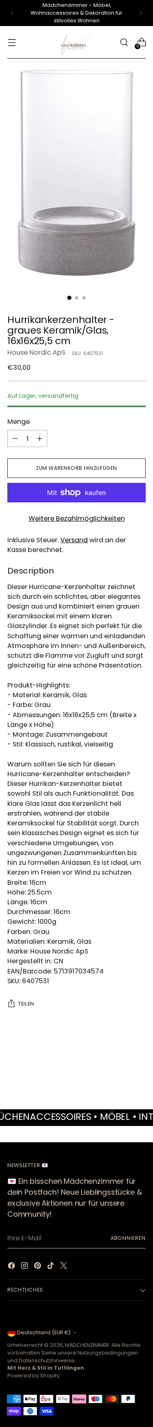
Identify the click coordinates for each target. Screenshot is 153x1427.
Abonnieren (128, 1238)
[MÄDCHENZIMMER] (76, 42)
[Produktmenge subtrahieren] (15, 438)
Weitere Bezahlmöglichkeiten (77, 518)
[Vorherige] (12, 13)
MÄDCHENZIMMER (87, 1345)
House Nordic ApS (36, 352)
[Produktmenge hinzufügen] (39, 438)
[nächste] (141, 13)
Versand (74, 540)
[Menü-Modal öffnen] (11, 42)
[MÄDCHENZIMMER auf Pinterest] (38, 1266)
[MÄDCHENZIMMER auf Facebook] (12, 1266)
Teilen (26, 1003)
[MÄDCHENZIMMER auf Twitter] (64, 1266)
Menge (18, 421)
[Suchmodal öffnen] (123, 42)
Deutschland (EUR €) (44, 1332)
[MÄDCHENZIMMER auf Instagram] (25, 1266)
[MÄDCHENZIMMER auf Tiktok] (51, 1266)
